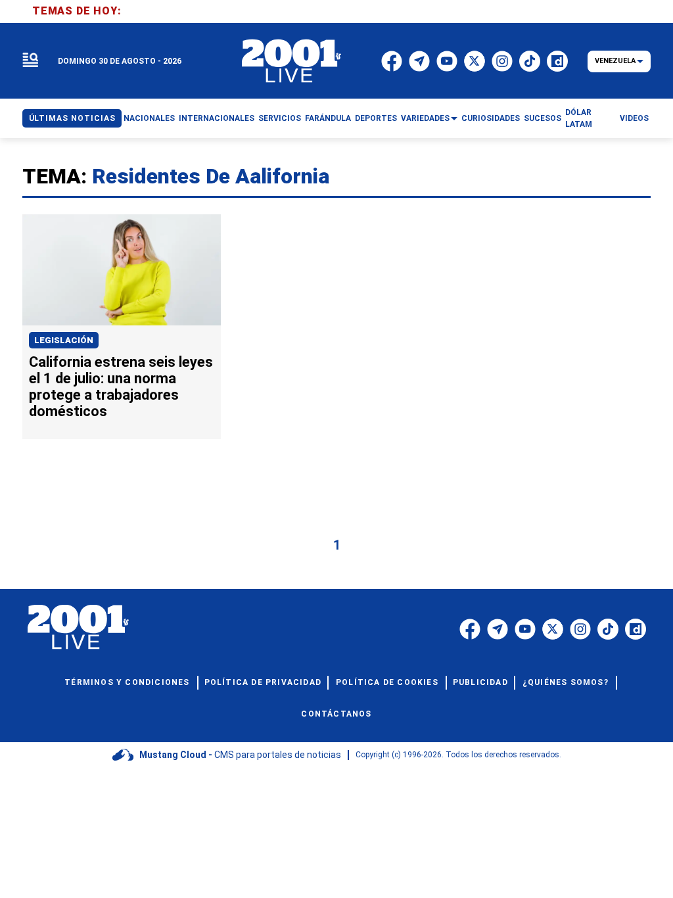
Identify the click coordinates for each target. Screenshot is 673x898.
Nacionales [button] (149, 118)
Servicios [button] (279, 118)
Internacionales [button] (216, 118)
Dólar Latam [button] (578, 118)
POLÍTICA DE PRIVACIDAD (262, 682)
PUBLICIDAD (480, 682)
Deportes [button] (376, 118)
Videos (634, 118)
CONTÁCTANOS (336, 714)
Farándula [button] (328, 118)
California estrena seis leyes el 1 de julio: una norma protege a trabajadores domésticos (121, 386)
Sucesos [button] (542, 118)
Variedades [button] (425, 118)
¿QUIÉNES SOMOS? (565, 682)
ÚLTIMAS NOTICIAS (72, 118)
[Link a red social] (469, 629)
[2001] (291, 61)
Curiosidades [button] (490, 118)
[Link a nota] (121, 269)
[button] (30, 61)
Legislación (63, 340)
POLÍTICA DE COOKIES (387, 682)
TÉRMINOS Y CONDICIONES (126, 682)
